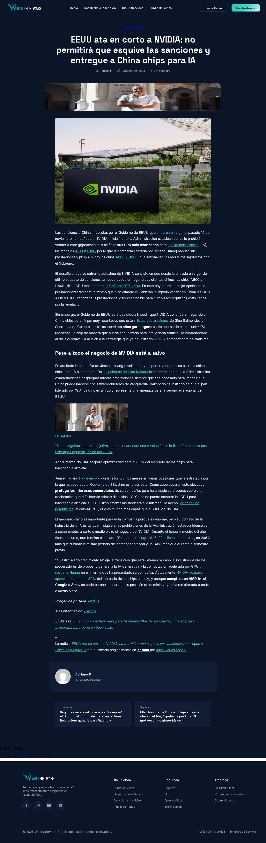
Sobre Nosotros (225, 800)
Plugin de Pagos (124, 806)
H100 (91, 251)
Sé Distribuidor (224, 788)
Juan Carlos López (171, 650)
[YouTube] (60, 805)
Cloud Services (132, 8)
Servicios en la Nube (127, 800)
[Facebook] (26, 805)
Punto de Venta (161, 8)
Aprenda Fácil (173, 800)
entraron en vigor (170, 232)
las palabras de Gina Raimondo (127, 372)
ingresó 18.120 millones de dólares (167, 538)
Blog (167, 794)
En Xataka (63, 436)
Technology (133, 27)
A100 (79, 251)
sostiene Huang (67, 572)
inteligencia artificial (183, 245)
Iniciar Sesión (214, 8)
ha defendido (89, 478)
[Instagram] (38, 805)
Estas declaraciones (153, 320)
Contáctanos (245, 8)
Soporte (170, 788)
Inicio (74, 8)
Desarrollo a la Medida (128, 794)
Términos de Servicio (243, 831)
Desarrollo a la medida (100, 8)
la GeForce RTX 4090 (123, 286)
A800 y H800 (126, 257)
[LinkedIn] (49, 805)
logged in (22, 756)
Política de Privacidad (211, 831)
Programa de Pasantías (230, 794)
